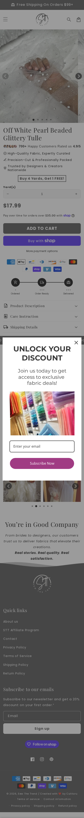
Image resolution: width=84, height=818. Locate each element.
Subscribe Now (42, 463)
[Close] (76, 342)
